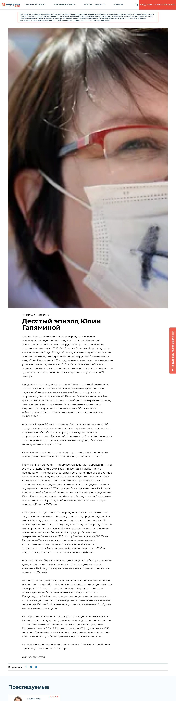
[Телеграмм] (31, 667)
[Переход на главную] (10, 5)
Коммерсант (28, 315)
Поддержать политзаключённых (157, 5)
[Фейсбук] (26, 667)
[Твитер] (36, 667)
